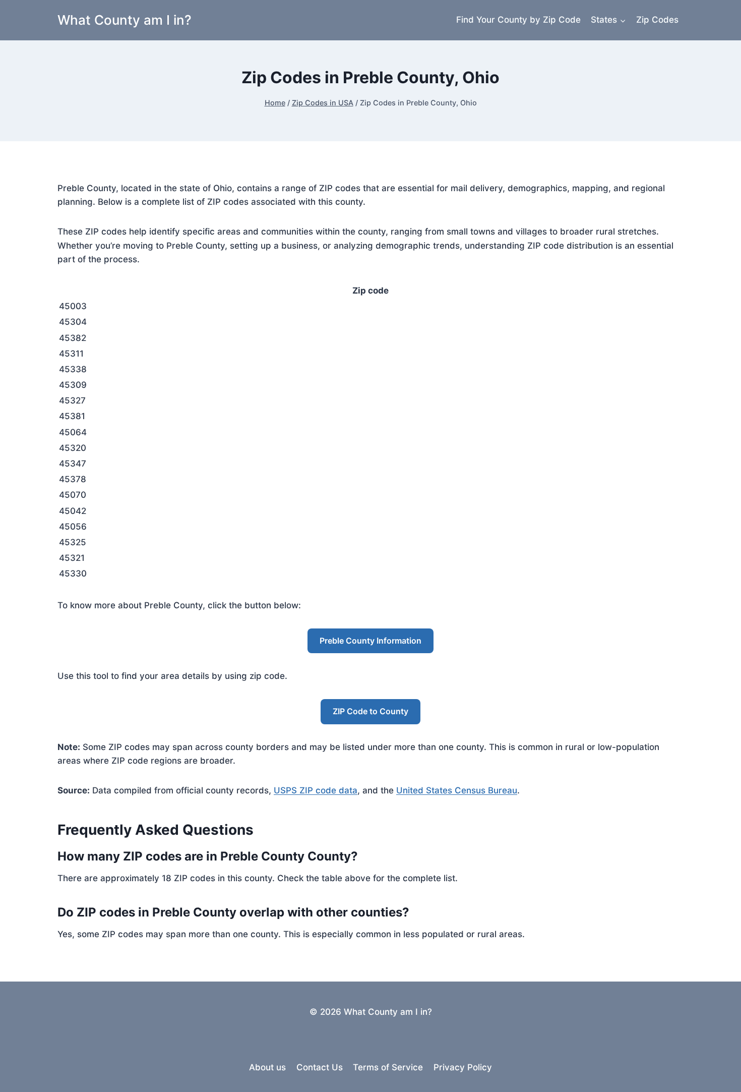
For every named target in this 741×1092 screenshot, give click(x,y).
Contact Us (319, 1067)
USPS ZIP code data (315, 790)
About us (267, 1067)
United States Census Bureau (456, 790)
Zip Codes (657, 20)
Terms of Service (388, 1067)
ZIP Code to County (370, 711)
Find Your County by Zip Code (518, 20)
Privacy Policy (463, 1067)
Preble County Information (370, 641)
